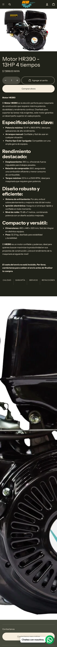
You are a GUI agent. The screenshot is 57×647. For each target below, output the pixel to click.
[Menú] (3, 4)
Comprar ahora (28, 88)
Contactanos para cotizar (28, 636)
